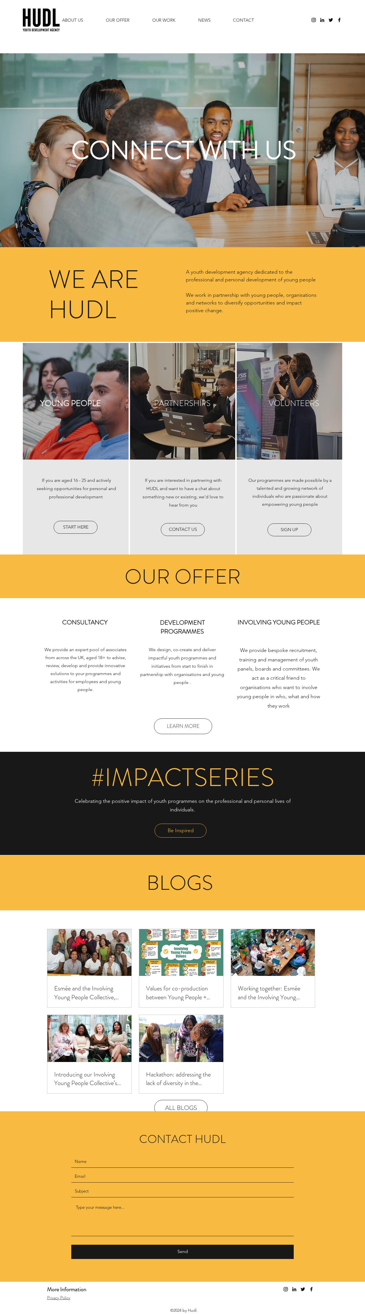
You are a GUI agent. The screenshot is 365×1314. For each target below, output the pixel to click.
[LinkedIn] (322, 20)
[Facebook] (339, 20)
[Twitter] (331, 20)
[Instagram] (314, 20)
